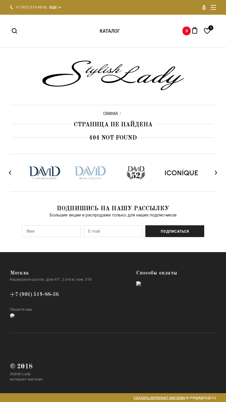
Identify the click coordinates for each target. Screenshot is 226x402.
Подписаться (175, 231)
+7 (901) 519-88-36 (34, 294)
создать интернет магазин (159, 397)
